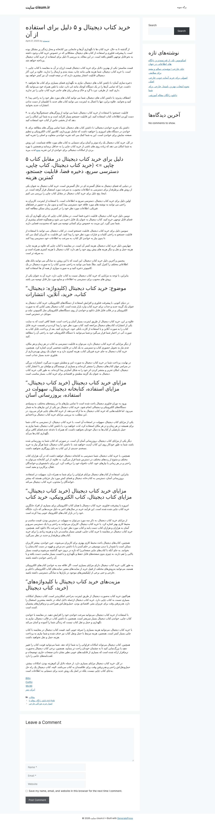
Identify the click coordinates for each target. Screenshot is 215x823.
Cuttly (29, 682)
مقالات (32, 697)
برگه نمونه (181, 7)
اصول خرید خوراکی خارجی (40, 703)
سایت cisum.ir (38, 7)
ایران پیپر (30, 689)
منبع (38, 150)
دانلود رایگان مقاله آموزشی (162, 95)
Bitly (28, 678)
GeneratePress (125, 818)
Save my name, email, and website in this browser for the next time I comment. (75, 790)
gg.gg (29, 685)
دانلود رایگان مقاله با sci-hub (42, 700)
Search (152, 25)
